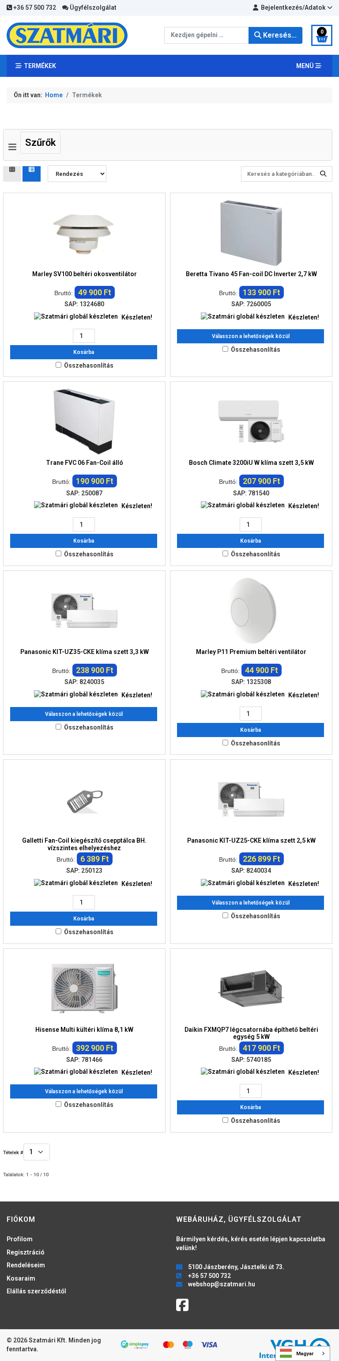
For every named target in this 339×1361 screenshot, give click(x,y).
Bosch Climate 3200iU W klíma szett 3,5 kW (251, 462)
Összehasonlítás (88, 365)
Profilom (20, 1239)
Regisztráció (26, 1252)
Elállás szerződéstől (36, 1291)
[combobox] (206, 35)
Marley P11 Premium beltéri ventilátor (251, 651)
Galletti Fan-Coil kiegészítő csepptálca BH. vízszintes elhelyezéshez (84, 844)
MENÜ (305, 65)
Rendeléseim (26, 1265)
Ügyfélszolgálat (92, 7)
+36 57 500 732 (34, 7)
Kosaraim (21, 1278)
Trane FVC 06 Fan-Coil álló (84, 462)
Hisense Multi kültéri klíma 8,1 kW (84, 1029)
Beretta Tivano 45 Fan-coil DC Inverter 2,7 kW (251, 274)
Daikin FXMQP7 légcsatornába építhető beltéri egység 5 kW (251, 1033)
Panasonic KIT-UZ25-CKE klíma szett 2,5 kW (251, 840)
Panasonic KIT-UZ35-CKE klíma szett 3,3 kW (84, 651)
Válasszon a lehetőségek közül (251, 336)
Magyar (305, 1353)
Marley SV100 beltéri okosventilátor (84, 274)
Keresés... (279, 35)
